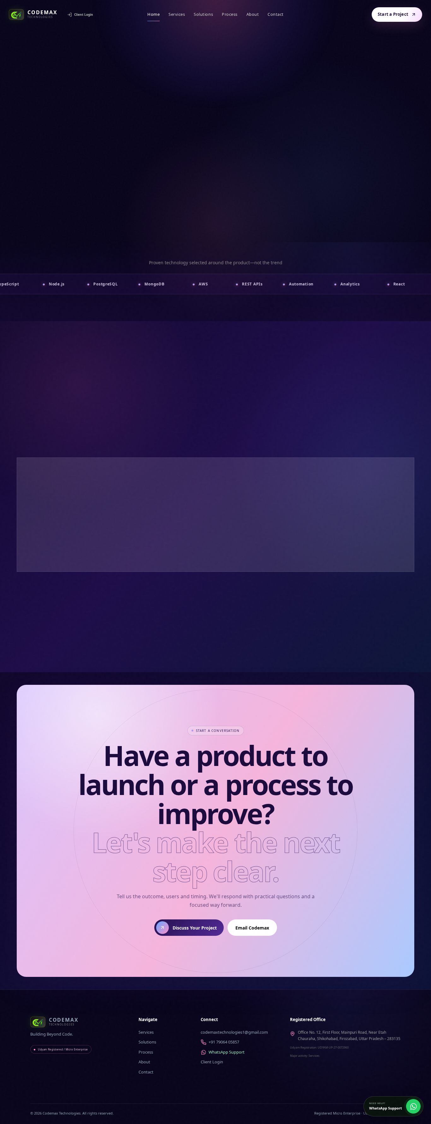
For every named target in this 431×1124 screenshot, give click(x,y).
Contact (276, 14)
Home (153, 14)
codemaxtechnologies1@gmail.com (234, 1032)
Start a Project (393, 14)
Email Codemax (252, 928)
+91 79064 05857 (224, 1042)
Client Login (83, 14)
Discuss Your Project (191, 230)
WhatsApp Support (227, 1052)
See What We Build (252, 230)
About (252, 14)
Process (230, 14)
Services (176, 14)
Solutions (203, 14)
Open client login (379, 614)
